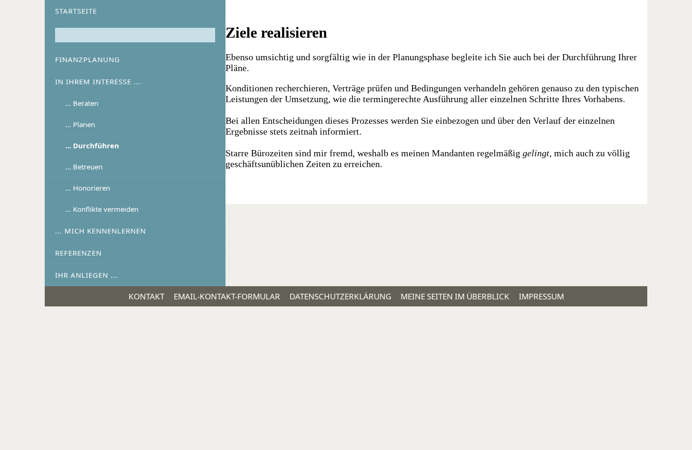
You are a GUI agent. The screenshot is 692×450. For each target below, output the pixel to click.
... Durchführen (92, 145)
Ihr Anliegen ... (86, 275)
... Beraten (81, 103)
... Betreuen (84, 166)
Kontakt (146, 296)
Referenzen (78, 252)
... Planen (80, 124)
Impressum (541, 296)
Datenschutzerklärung (340, 296)
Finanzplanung (87, 59)
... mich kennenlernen (100, 230)
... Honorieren (87, 188)
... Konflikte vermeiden (101, 209)
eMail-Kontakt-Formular (227, 296)
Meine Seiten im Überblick (455, 296)
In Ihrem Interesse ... (98, 81)
